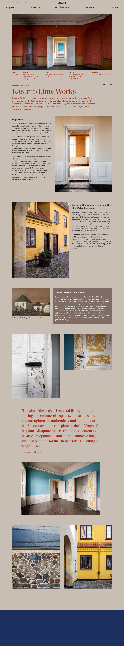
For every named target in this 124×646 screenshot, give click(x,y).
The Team (89, 7)
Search (19, 3)
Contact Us (9, 3)
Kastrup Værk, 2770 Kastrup (101, 74)
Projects (35, 7)
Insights (9, 7)
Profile (115, 7)
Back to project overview (21, 85)
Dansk (27, 3)
